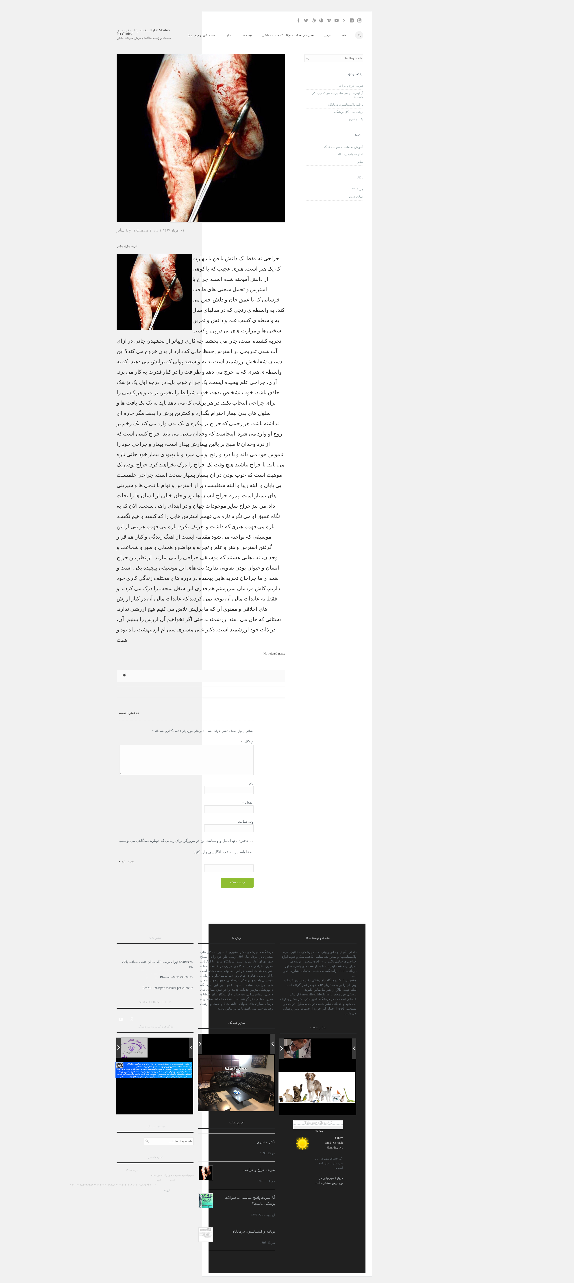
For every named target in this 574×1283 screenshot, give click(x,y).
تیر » (167, 1190)
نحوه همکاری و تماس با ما (202, 35)
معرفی (327, 35)
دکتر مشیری (355, 119)
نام (249, 783)
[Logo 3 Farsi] (127, 1047)
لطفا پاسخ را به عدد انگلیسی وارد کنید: (223, 852)
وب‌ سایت (245, 821)
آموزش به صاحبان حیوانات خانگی (343, 147)
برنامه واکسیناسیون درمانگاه (345, 104)
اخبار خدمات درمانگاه (350, 154)
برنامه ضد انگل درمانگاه (348, 112)
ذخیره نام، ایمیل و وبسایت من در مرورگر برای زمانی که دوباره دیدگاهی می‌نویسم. (183, 841)
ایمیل (247, 802)
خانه (344, 35)
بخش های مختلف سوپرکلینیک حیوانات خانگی (288, 35)
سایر (120, 230)
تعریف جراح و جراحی (350, 85)
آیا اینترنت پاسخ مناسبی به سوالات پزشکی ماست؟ (337, 95)
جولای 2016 (356, 196)
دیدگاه (247, 742)
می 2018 (357, 189)
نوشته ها (247, 35)
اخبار (229, 35)
